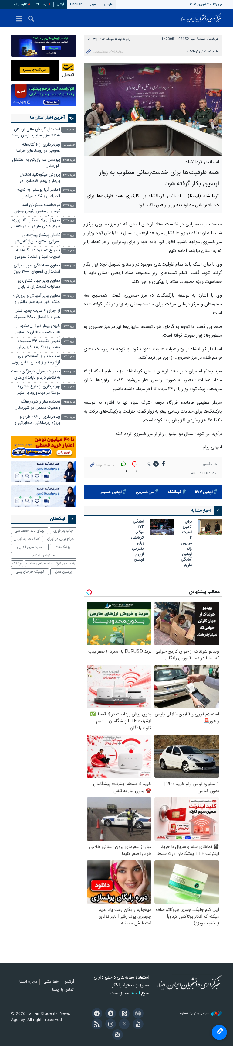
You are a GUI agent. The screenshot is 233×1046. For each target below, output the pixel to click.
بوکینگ (17, 564)
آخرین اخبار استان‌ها (47, 118)
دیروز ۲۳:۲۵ (69, 266)
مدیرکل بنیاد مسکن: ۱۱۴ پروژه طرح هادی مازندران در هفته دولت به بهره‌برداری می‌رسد (36, 224)
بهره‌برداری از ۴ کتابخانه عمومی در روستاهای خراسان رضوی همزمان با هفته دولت (36, 148)
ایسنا (201, 18)
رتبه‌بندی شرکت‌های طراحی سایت (50, 564)
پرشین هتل (63, 572)
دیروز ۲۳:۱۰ (69, 417)
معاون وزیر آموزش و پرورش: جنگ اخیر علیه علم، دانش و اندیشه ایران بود (36, 300)
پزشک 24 (63, 547)
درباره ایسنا (28, 982)
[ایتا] (123, 1014)
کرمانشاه (212, 39)
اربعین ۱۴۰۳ (204, 492)
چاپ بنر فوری (63, 531)
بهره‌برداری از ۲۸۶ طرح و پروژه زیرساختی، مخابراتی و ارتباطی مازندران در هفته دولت (37, 420)
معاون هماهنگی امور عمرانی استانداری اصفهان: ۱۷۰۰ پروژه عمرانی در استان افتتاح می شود (36, 269)
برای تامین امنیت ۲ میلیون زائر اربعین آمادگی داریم (186, 543)
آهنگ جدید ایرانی (27, 539)
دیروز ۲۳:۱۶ (69, 387)
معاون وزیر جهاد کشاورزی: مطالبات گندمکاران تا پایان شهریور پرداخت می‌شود (38, 284)
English (76, 4)
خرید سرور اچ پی (29, 547)
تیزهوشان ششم (43, 555)
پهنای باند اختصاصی (30, 531)
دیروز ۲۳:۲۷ (69, 251)
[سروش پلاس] (109, 1014)
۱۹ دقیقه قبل (69, 130)
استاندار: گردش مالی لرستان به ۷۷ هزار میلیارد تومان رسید (36, 132)
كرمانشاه (174, 492)
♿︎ (219, 1032)
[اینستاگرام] (109, 1024)
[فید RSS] (95, 1024)
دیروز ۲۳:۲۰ (69, 342)
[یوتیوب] (137, 1024)
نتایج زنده (20, 4)
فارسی (108, 4)
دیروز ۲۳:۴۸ (69, 175)
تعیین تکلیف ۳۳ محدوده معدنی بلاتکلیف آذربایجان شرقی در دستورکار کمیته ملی (36, 345)
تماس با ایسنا (63, 990)
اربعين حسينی (110, 492)
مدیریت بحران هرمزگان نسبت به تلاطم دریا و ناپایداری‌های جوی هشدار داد (35, 375)
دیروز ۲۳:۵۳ (69, 160)
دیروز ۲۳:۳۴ (69, 190)
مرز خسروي (145, 492)
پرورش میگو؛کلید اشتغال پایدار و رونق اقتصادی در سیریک (40, 178)
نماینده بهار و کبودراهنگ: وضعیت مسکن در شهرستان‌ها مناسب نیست (35, 405)
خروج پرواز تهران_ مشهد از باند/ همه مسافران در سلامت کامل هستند (36, 330)
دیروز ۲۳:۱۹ (69, 357)
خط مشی (51, 982)
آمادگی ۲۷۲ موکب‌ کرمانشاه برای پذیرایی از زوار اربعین (137, 541)
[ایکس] (123, 1024)
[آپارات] (116, 1035)
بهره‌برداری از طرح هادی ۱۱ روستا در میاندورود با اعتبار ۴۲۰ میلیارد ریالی (38, 390)
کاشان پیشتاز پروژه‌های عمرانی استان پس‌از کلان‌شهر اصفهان (36, 239)
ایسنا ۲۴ (41, 4)
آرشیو (60, 4)
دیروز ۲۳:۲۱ (69, 326)
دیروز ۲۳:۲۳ (69, 311)
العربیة (93, 4)
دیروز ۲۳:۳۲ (69, 236)
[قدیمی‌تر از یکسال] (210, 527)
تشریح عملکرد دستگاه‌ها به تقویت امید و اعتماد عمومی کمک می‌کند (37, 254)
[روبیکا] (137, 1014)
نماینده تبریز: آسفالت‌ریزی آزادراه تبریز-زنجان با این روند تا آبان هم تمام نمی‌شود (36, 360)
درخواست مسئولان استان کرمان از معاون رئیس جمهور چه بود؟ (37, 209)
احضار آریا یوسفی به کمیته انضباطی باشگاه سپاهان (38, 193)
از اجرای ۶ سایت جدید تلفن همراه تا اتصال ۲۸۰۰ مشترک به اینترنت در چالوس (37, 314)
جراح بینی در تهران (60, 539)
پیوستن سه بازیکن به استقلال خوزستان (36, 163)
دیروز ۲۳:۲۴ (69, 296)
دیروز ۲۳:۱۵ (69, 402)
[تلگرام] (95, 1014)
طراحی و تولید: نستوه (195, 1013)
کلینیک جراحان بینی (29, 572)
